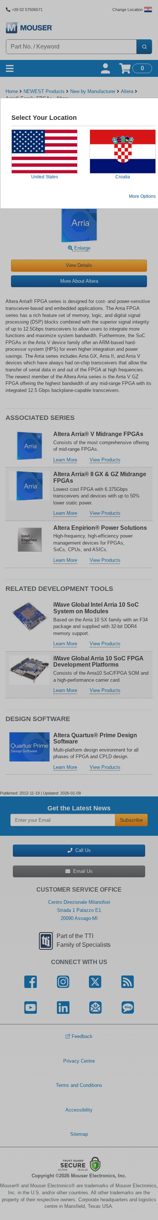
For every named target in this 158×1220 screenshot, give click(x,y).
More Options (142, 196)
